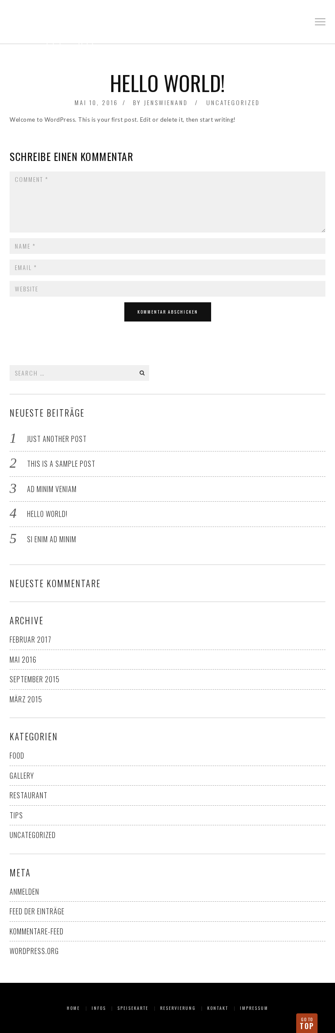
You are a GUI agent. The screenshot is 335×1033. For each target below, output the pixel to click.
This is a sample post (61, 463)
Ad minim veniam (52, 489)
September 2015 (35, 679)
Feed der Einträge (37, 911)
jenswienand (166, 102)
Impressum (254, 1008)
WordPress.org (34, 951)
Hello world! (47, 514)
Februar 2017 (30, 639)
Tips (16, 815)
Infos (99, 1008)
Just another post (57, 439)
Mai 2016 (23, 659)
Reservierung (178, 1008)
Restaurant (29, 795)
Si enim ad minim (51, 539)
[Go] (141, 373)
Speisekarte (132, 1008)
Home (73, 1008)
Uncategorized (233, 102)
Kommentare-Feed (37, 931)
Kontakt (217, 1008)
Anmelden (24, 891)
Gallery (22, 775)
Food (17, 755)
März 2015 (26, 699)
